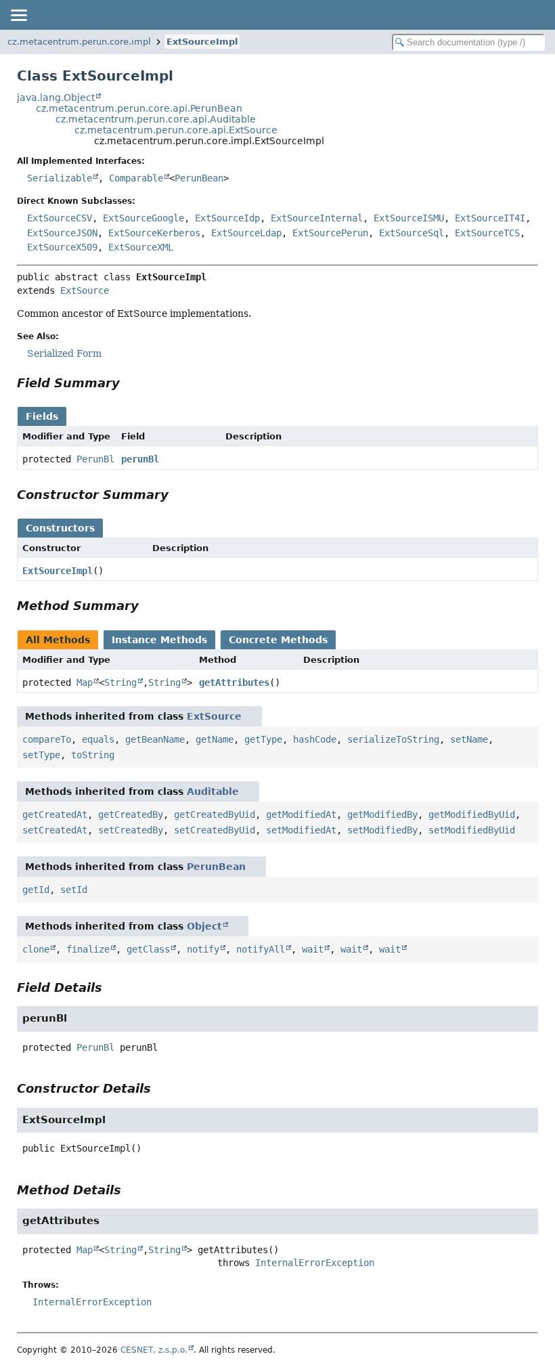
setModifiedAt (301, 830)
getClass (148, 949)
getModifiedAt (301, 814)
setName (469, 739)
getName (215, 739)
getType (263, 739)
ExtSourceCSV (59, 218)
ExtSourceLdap (246, 232)
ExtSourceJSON (62, 232)
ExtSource (84, 290)
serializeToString (393, 739)
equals (98, 739)
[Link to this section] (129, 383)
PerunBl (95, 459)
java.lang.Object (56, 97)
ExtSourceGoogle (143, 218)
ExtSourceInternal (317, 218)
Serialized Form (64, 353)
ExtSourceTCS (487, 232)
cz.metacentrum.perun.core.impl (79, 42)
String (120, 682)
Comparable (136, 178)
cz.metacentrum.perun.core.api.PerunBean (139, 108)
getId (35, 889)
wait (313, 949)
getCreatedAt (54, 814)
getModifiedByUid (471, 814)
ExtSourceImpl (202, 42)
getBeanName (155, 739)
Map (84, 682)
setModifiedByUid (471, 830)
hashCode (314, 739)
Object (204, 926)
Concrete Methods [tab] (278, 639)
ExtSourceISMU (409, 218)
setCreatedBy (130, 830)
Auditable (213, 791)
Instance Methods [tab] (159, 639)
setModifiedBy (382, 830)
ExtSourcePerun (330, 232)
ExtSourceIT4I (490, 218)
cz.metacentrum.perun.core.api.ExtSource (176, 130)
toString (92, 754)
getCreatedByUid (214, 814)
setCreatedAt (54, 830)
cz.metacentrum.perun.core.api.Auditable (156, 119)
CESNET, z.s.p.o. (153, 1350)
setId (73, 889)
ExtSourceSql (411, 232)
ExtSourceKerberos (154, 232)
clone (35, 949)
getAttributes (234, 682)
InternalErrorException (314, 1262)
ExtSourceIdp (227, 218)
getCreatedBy (130, 814)
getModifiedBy (382, 814)
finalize (88, 949)
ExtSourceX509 (62, 247)
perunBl (140, 459)
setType (41, 754)
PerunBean (199, 178)
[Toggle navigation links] (18, 14)
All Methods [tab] (58, 639)
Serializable (59, 178)
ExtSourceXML (140, 247)
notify (203, 949)
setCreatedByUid (214, 830)
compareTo (46, 739)
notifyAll (260, 949)
